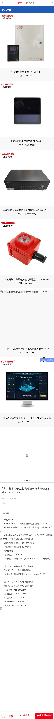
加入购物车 (24, 715)
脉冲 (35, 535)
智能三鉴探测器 (32, 523)
